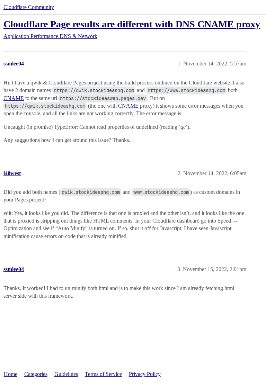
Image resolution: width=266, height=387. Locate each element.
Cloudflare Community (28, 7)
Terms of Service (103, 374)
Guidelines (66, 374)
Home (10, 374)
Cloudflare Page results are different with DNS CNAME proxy (131, 24)
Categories (35, 374)
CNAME (13, 98)
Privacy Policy (145, 374)
